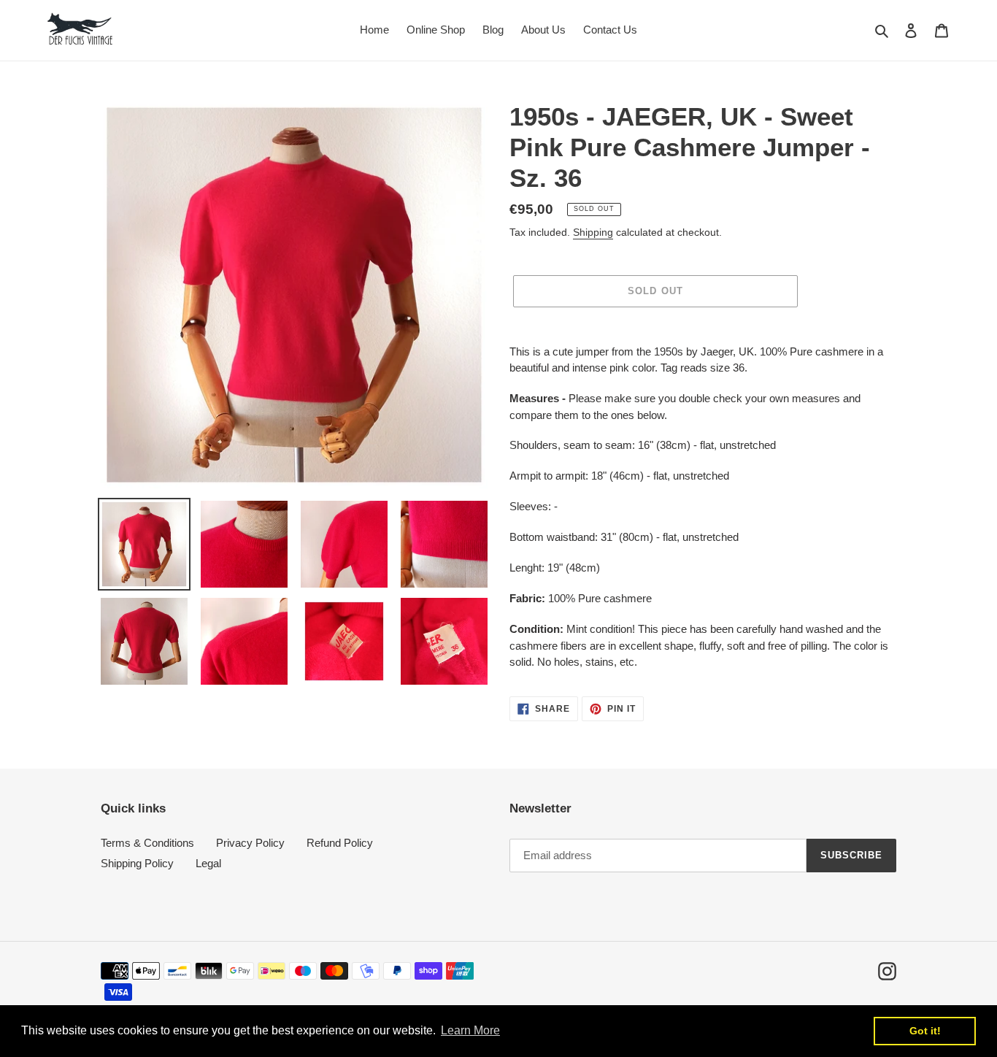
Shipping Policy (137, 863)
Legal (208, 863)
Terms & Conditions (147, 843)
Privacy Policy (250, 843)
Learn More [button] (470, 1030)
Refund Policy (340, 843)
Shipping (593, 232)
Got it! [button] (925, 1031)
